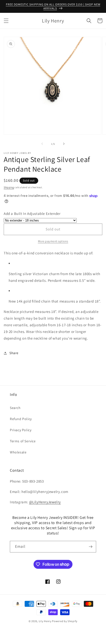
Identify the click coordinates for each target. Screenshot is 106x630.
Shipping (9, 187)
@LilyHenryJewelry (45, 502)
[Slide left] (42, 143)
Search (15, 408)
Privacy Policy (20, 430)
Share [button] (13, 353)
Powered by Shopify (64, 621)
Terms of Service (23, 441)
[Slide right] (63, 143)
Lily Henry (45, 621)
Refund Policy (21, 419)
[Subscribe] (90, 546)
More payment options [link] (53, 241)
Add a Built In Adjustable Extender (32, 213)
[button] (6, 20)
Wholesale (18, 452)
